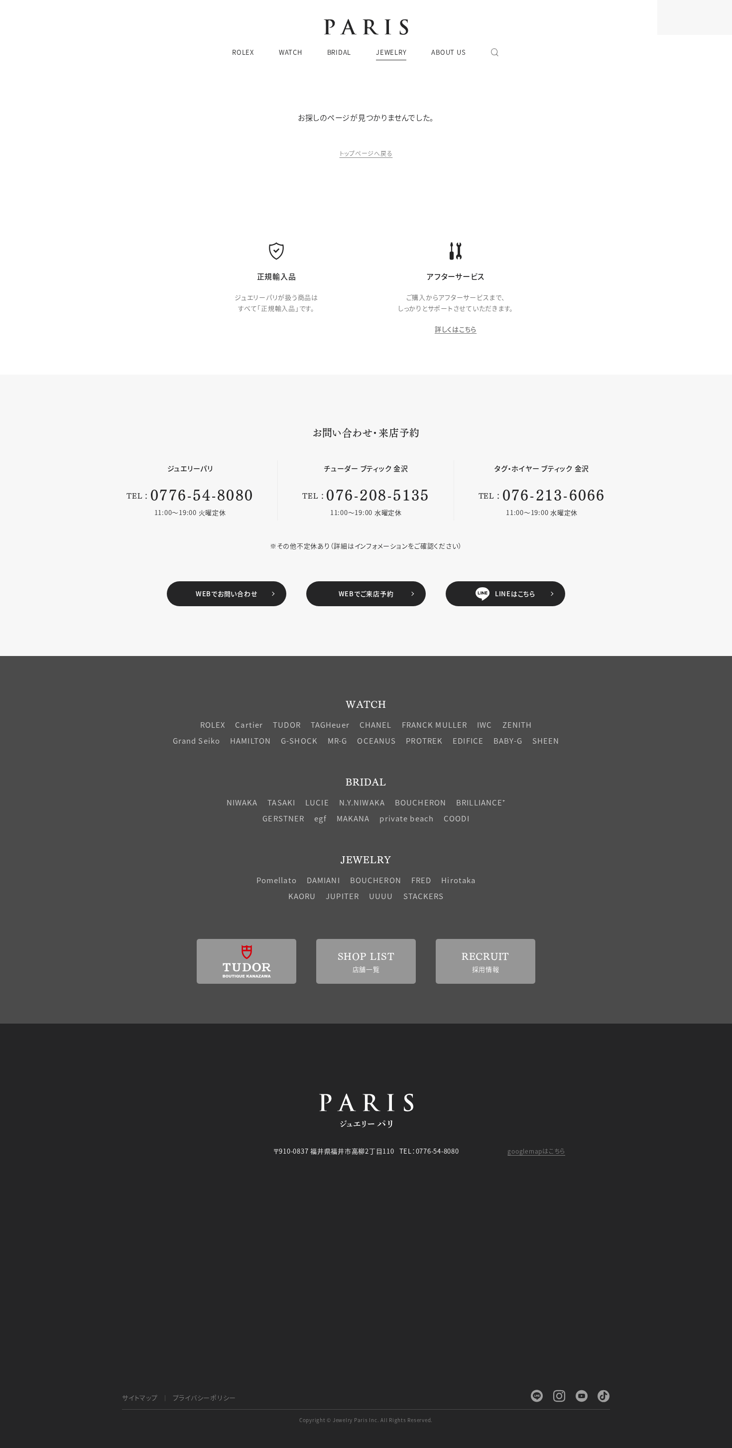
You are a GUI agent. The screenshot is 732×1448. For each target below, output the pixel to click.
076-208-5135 (377, 494)
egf (320, 818)
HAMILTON (250, 740)
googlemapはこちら (536, 1151)
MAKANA (353, 818)
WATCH (366, 703)
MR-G (338, 740)
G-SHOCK (299, 740)
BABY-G (507, 740)
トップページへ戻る (366, 153)
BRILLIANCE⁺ (480, 802)
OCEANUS (376, 740)
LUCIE (317, 802)
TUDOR (287, 724)
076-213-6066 (554, 494)
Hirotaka (458, 880)
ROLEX (213, 724)
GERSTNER (283, 818)
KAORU (302, 896)
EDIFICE (468, 740)
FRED (421, 880)
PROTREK (424, 740)
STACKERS (423, 896)
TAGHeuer (330, 724)
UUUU (381, 896)
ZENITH (517, 724)
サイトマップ (140, 1397)
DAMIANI (323, 880)
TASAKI (281, 802)
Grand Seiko (196, 740)
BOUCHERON (420, 802)
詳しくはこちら (456, 329)
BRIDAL (366, 781)
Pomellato (276, 880)
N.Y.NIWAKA (362, 802)
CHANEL (376, 724)
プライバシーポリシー (205, 1397)
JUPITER (342, 896)
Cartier (249, 724)
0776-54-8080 (201, 494)
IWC (484, 724)
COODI (457, 818)
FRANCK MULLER (435, 724)
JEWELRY (366, 859)
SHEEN (546, 740)
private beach (406, 818)
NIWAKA (242, 802)
